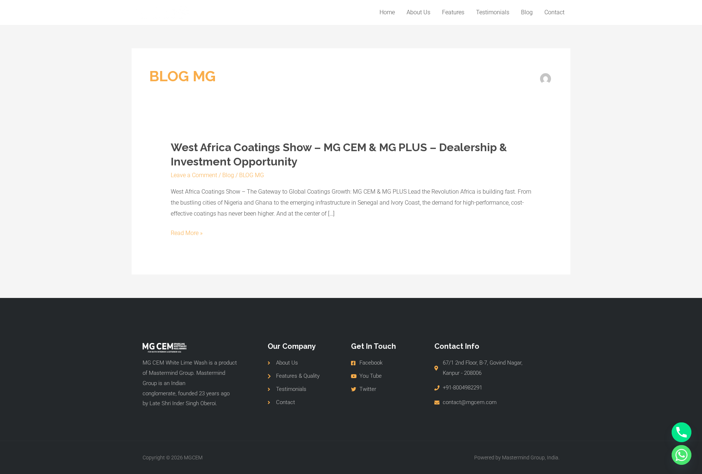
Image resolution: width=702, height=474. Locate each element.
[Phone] (681, 432)
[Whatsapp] (681, 455)
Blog (527, 12)
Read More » (187, 233)
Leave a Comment (194, 175)
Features (453, 12)
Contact (554, 12)
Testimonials (492, 12)
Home (387, 12)
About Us (418, 12)
